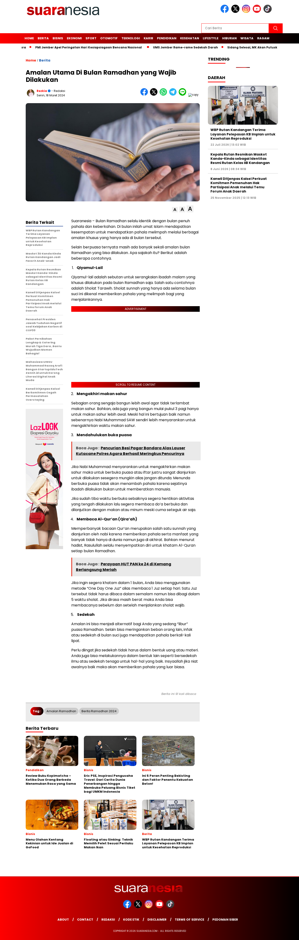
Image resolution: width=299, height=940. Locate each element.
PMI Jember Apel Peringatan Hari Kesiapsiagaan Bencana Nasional (67, 47)
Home (29, 38)
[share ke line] (183, 94)
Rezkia (42, 91)
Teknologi (130, 38)
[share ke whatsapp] (164, 94)
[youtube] (258, 12)
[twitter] (236, 12)
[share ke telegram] (174, 94)
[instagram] (247, 12)
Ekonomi (74, 38)
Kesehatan (189, 38)
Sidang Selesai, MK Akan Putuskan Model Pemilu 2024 (248, 47)
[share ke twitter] (155, 94)
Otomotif (109, 38)
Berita (43, 38)
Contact (85, 919)
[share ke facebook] (145, 94)
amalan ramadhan (61, 711)
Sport (90, 38)
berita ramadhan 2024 (99, 711)
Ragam (263, 38)
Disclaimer (157, 919)
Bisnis (58, 38)
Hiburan (229, 38)
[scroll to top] (286, 932)
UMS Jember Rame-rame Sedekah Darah (163, 47)
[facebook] (225, 12)
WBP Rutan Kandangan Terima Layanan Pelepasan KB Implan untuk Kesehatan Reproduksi (242, 134)
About (63, 919)
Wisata (246, 38)
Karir (148, 38)
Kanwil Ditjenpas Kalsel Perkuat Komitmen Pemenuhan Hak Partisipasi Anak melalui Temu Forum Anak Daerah (238, 185)
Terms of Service (189, 919)
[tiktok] (268, 12)
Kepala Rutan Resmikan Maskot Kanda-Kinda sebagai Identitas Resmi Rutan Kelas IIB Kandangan (240, 158)
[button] (175, 209)
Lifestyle (210, 38)
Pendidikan (166, 38)
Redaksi (108, 919)
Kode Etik (131, 919)
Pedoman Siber (225, 919)
